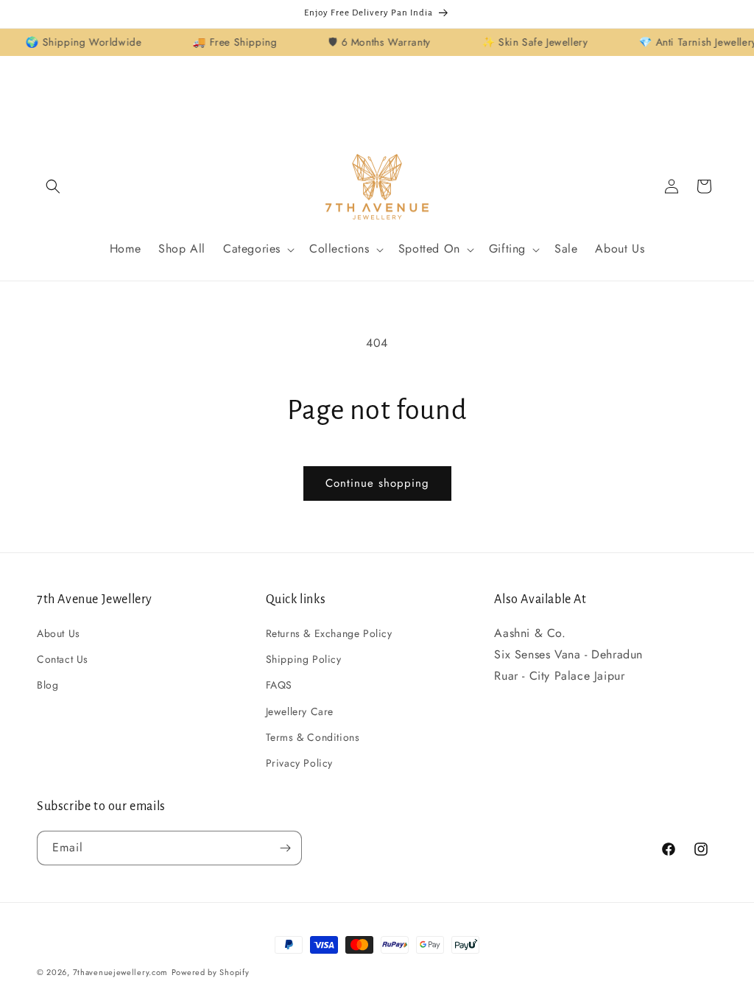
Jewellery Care (300, 711)
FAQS (279, 685)
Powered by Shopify (211, 972)
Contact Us (62, 659)
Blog (47, 685)
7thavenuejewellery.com (120, 972)
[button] (53, 186)
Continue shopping (377, 483)
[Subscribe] (285, 848)
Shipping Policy (304, 659)
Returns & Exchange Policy (329, 633)
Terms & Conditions (313, 737)
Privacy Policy (299, 763)
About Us (58, 633)
